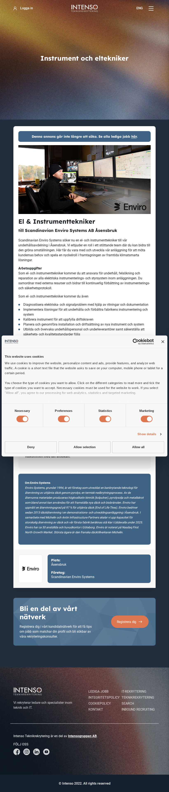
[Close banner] (162, 341)
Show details (146, 434)
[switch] (64, 419)
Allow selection (85, 447)
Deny (31, 447)
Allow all (138, 447)
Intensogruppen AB (82, 736)
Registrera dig (126, 622)
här (134, 136)
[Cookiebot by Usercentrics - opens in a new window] (136, 341)
